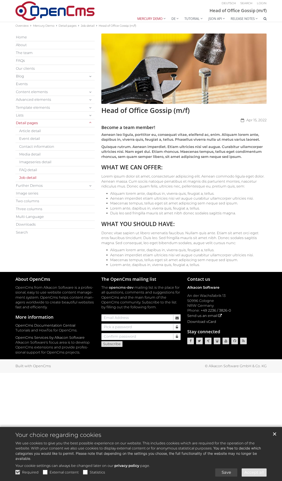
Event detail (29, 139)
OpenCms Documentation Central (45, 325)
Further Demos (29, 185)
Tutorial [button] (192, 18)
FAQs (20, 60)
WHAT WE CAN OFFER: (132, 167)
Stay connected (203, 331)
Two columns (27, 201)
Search (22, 232)
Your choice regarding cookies (58, 434)
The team (24, 53)
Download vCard (201, 322)
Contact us (198, 279)
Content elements (32, 92)
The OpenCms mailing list (128, 279)
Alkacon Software (203, 287)
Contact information (36, 146)
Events (22, 84)
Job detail (88, 25)
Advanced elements (33, 99)
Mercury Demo (43, 25)
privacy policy (126, 466)
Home (21, 37)
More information (34, 317)
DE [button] (173, 18)
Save (226, 472)
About (21, 45)
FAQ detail (28, 170)
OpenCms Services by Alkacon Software (50, 337)
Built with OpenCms (33, 366)
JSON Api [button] (215, 18)
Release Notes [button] (243, 18)
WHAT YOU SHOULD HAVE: (138, 224)
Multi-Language (30, 217)
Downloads (26, 224)
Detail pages (67, 25)
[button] (262, 19)
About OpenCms (32, 279)
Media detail (30, 154)
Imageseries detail (35, 162)
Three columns (29, 209)
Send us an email (202, 316)
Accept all (254, 472)
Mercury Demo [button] (150, 18)
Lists (20, 115)
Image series (27, 193)
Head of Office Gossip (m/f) (117, 25)
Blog (20, 76)
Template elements (33, 107)
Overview (22, 25)
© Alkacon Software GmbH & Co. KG (236, 366)
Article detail (30, 131)
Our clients (25, 68)
